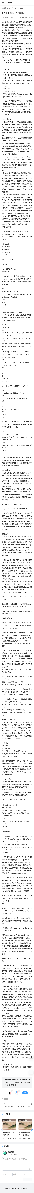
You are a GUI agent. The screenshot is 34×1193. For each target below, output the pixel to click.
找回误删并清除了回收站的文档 (25, 1107)
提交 (27, 1180)
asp (18, 8)
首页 (8, 8)
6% (31, 1072)
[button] (32, 1129)
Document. (14, 1188)
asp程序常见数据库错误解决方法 (9, 1107)
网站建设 (13, 8)
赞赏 (25, 1092)
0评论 (31, 17)
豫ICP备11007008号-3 (23, 1188)
